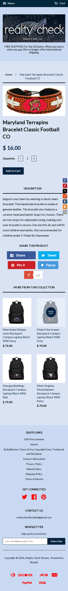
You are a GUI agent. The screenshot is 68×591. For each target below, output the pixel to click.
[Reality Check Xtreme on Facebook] (34, 498)
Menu (10, 3)
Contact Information (34, 458)
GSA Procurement (34, 439)
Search (34, 444)
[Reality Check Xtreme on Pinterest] (43, 498)
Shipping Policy (34, 474)
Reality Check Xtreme (38, 557)
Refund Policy (34, 469)
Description (33, 188)
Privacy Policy (34, 464)
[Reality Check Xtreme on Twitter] (24, 498)
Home (8, 74)
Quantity (9, 158)
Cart (62, 3)
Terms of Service (34, 479)
